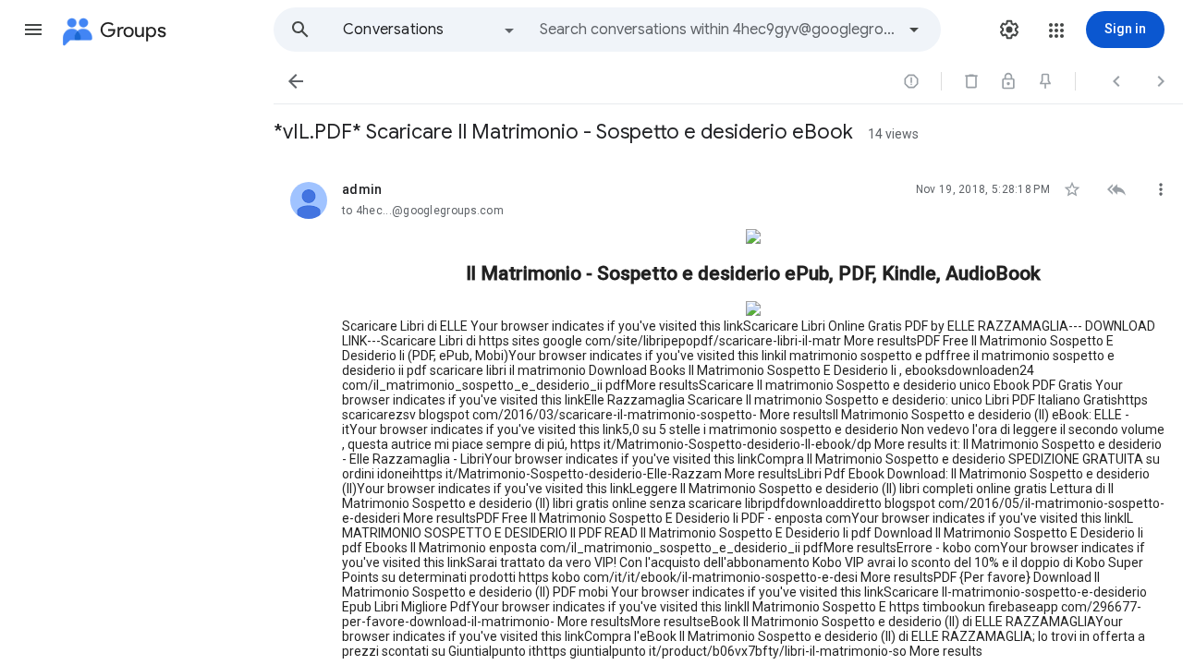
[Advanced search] (914, 29)
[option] (429, 29)
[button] (33, 29)
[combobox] (717, 29)
